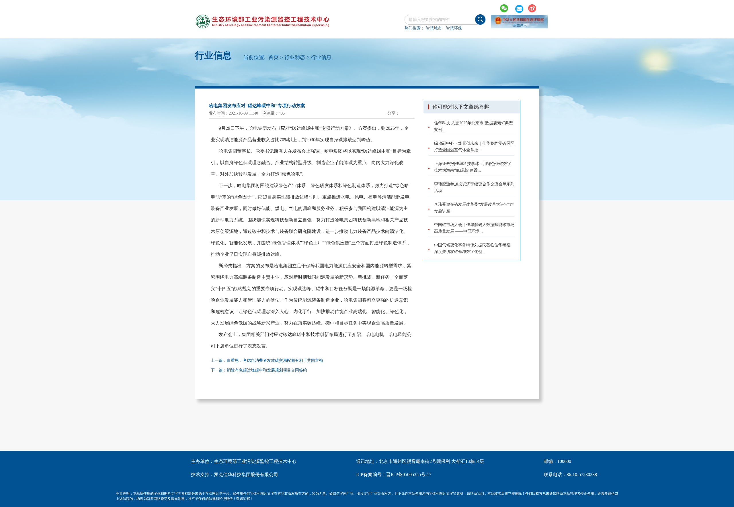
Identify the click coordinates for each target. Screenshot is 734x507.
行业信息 (321, 57)
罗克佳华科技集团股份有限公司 (246, 474)
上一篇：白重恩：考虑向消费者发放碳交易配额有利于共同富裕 (267, 360)
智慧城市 (434, 28)
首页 (273, 57)
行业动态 (294, 57)
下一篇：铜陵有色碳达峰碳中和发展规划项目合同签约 (259, 370)
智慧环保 (454, 28)
